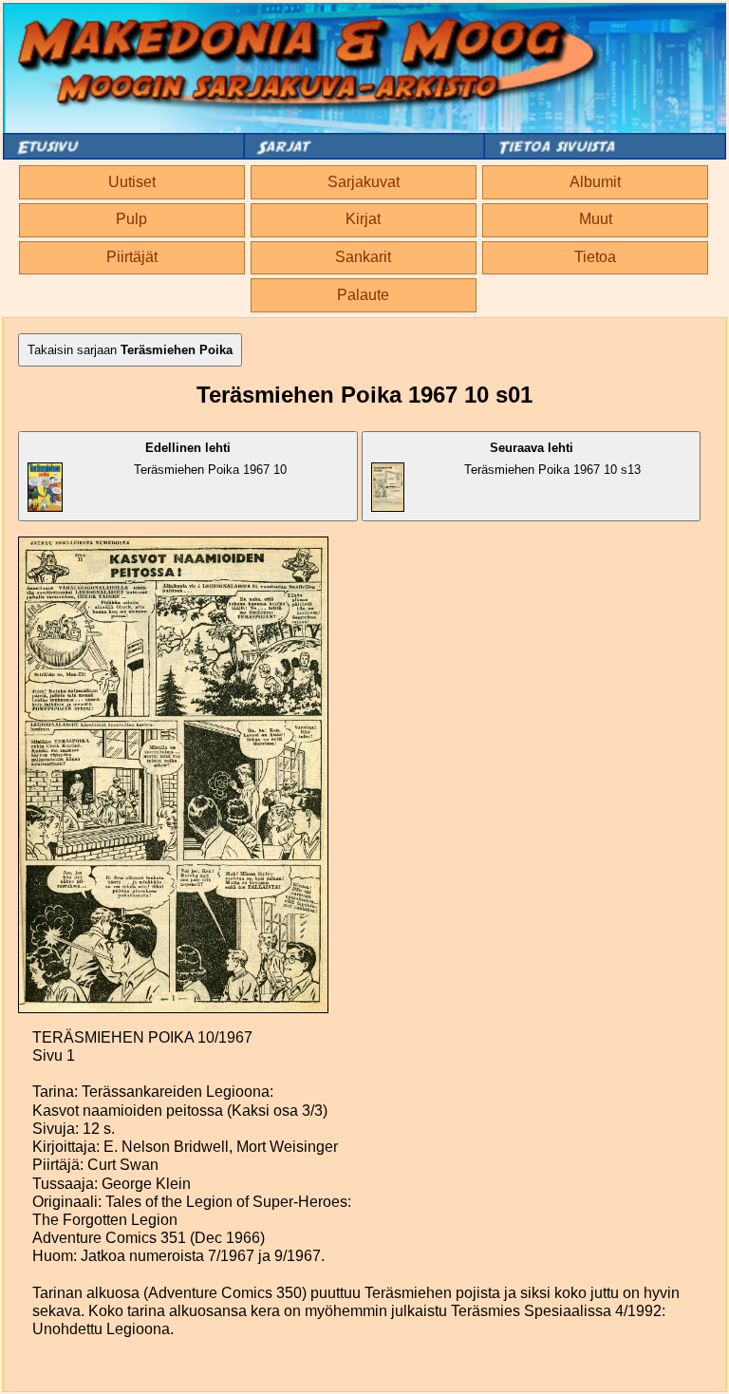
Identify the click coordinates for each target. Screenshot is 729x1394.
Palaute (363, 295)
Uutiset (132, 182)
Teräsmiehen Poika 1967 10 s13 (552, 459)
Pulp (131, 219)
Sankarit (363, 257)
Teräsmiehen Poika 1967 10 (210, 459)
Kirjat (363, 219)
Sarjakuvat (363, 182)
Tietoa (595, 257)
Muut (595, 219)
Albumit (595, 182)
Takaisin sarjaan (130, 350)
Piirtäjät (132, 257)
